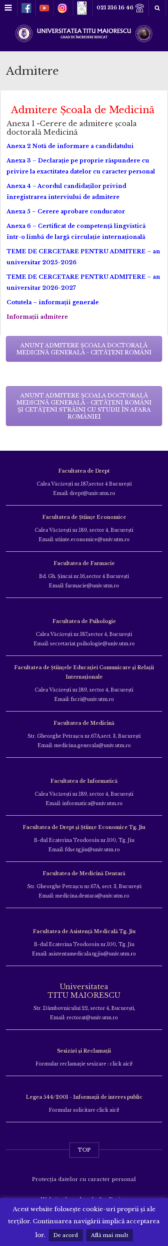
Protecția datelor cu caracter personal (84, 1179)
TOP (84, 1150)
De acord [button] (66, 1235)
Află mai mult (109, 1235)
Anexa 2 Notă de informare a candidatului (70, 146)
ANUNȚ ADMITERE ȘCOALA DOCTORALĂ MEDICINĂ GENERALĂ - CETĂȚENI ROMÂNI (84, 349)
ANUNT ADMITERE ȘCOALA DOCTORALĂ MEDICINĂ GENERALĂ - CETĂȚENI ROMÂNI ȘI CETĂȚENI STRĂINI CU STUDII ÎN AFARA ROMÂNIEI (84, 406)
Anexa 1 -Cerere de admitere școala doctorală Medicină (72, 128)
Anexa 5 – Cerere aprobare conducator (66, 211)
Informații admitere (38, 316)
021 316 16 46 (116, 7)
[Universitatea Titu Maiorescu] (84, 32)
